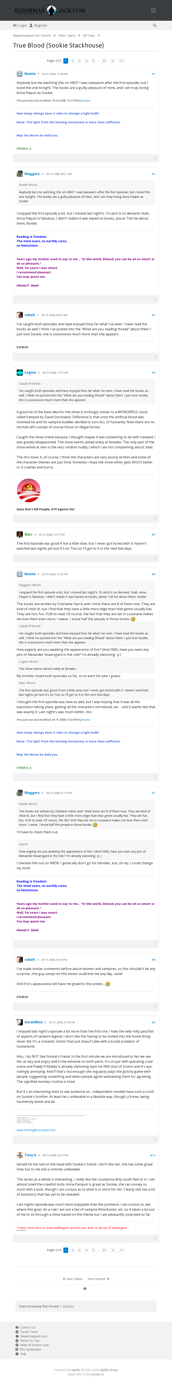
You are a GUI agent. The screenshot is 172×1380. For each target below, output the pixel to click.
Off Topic (89, 35)
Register (40, 25)
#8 (153, 960)
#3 (153, 315)
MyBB (75, 1370)
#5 (153, 534)
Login (21, 25)
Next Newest (97, 1279)
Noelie (30, 73)
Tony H (30, 1155)
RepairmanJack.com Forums (32, 35)
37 (104, 61)
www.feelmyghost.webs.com (36, 1130)
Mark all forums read (33, 1345)
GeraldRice (34, 1022)
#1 (153, 74)
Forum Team (28, 1332)
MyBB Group (109, 1370)
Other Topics (67, 35)
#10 (152, 1155)
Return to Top (28, 1341)
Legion (30, 372)
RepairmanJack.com (33, 1336)
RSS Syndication (29, 1349)
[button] (155, 25)
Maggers (32, 173)
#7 (153, 793)
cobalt (30, 315)
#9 (153, 1022)
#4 (153, 372)
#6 (153, 574)
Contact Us (26, 1327)
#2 (153, 174)
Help (22, 1354)
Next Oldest (74, 1279)
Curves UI (97, 1374)
